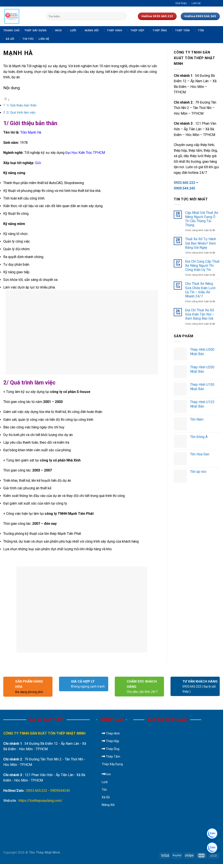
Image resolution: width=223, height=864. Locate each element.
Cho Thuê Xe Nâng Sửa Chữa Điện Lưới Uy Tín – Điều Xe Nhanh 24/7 (200, 290)
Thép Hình (114, 30)
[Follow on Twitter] (213, 3)
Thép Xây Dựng (35, 30)
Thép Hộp (137, 30)
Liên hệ (196, 3)
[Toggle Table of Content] (6, 100)
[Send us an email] (217, 3)
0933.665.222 (184, 183)
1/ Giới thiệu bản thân (21, 105)
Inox (108, 774)
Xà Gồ (10, 38)
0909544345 (60, 791)
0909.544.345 (184, 188)
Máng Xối (92, 30)
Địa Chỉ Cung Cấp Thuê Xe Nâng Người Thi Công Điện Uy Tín (202, 265)
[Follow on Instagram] (209, 3)
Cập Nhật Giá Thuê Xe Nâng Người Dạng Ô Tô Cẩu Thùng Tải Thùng (201, 219)
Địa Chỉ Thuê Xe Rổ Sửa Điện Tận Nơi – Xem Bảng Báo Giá (200, 314)
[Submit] (122, 16)
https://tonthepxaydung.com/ (41, 801)
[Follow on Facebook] (205, 3)
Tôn (201, 30)
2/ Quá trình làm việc (21, 112)
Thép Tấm (182, 30)
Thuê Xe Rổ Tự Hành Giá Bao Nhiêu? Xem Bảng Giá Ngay (200, 243)
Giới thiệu (181, 3)
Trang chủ (11, 30)
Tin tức (28, 38)
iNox (58, 30)
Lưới (73, 30)
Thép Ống (160, 30)
